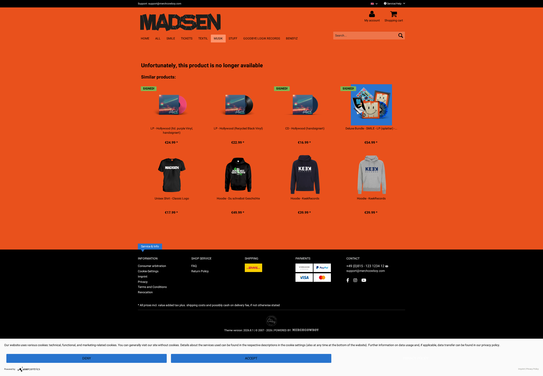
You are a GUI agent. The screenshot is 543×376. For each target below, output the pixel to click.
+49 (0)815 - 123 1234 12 (365, 266)
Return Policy (200, 271)
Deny (86, 358)
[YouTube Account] (363, 280)
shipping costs (196, 305)
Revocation (145, 292)
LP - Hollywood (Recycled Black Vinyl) (238, 128)
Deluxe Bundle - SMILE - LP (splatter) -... (371, 128)
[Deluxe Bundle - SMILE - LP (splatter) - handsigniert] (371, 104)
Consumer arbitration (152, 266)
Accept (251, 358)
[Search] (400, 35)
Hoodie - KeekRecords (305, 198)
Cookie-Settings (148, 271)
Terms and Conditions (152, 287)
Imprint (142, 276)
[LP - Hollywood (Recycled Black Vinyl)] (238, 104)
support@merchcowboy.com (365, 271)
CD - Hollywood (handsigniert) (305, 128)
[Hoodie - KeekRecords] (304, 174)
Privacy (143, 282)
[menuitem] (372, 3)
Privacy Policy (416, 358)
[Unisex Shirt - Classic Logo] (171, 174)
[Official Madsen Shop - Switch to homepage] (188, 19)
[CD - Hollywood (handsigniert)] (304, 104)
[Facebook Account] (347, 280)
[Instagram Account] (355, 280)
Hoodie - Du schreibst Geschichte (238, 198)
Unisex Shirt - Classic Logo (172, 198)
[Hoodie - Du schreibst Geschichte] (238, 174)
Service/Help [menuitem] (394, 4)
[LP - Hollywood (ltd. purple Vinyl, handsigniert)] (171, 104)
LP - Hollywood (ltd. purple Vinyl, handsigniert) (172, 130)
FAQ (194, 266)
